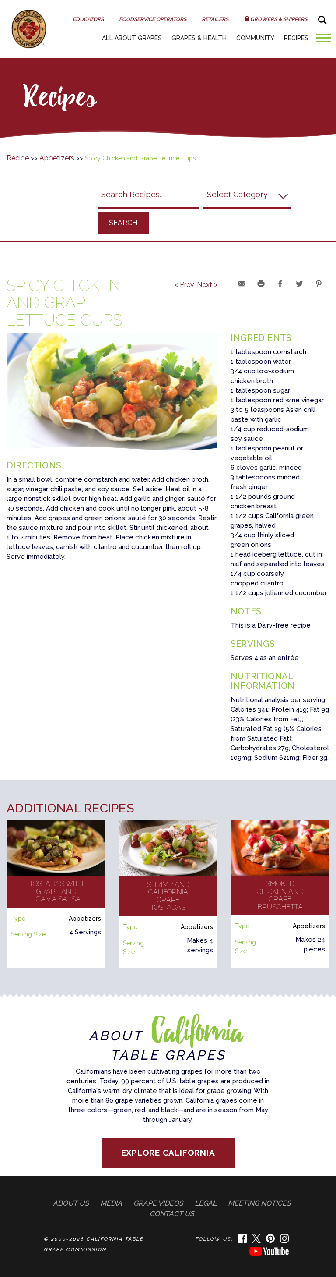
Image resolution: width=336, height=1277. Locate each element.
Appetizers (56, 158)
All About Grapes (132, 38)
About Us (71, 1203)
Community (255, 38)
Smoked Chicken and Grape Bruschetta (280, 895)
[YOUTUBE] (269, 1254)
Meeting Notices (259, 1203)
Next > (207, 284)
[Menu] (321, 42)
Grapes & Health (199, 38)
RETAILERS (215, 19)
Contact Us (172, 1214)
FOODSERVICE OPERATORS (152, 19)
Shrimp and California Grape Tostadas (168, 896)
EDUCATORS (88, 19)
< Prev (184, 284)
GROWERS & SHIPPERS (278, 19)
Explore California (168, 1152)
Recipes (296, 38)
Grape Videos (158, 1203)
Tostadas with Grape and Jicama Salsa (56, 891)
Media (111, 1203)
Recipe (18, 158)
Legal (206, 1203)
